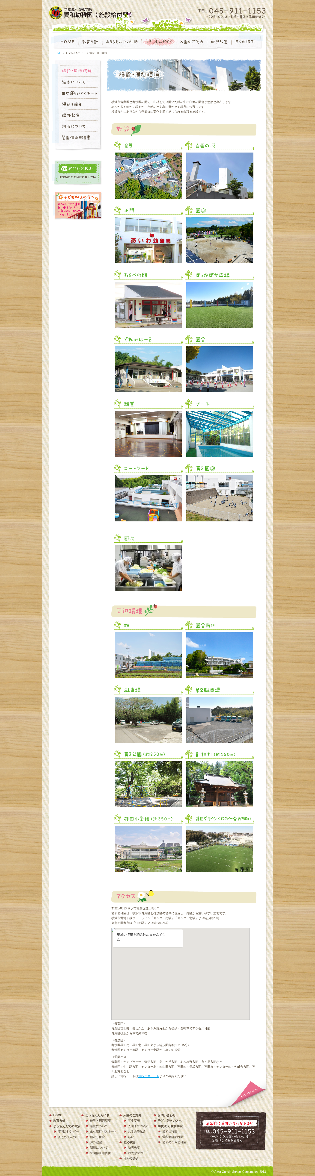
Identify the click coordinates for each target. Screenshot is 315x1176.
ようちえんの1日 (69, 1137)
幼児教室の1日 (138, 1153)
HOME (57, 53)
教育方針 (59, 1120)
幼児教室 (134, 1147)
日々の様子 (130, 1158)
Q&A (131, 1137)
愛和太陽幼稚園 (172, 1137)
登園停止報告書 (100, 1153)
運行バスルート (148, 1076)
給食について (99, 1126)
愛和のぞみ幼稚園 (174, 1142)
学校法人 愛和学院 (170, 1126)
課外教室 (96, 1142)
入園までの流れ (138, 1126)
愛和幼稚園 (169, 1131)
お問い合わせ (167, 1115)
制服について (99, 1147)
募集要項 (134, 1120)
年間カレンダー (68, 1131)
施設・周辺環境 (100, 1120)
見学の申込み (137, 1131)
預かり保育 (97, 1137)
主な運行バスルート (103, 1131)
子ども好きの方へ (170, 1120)
